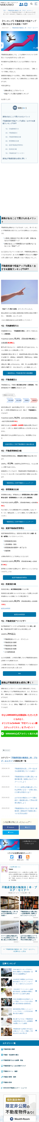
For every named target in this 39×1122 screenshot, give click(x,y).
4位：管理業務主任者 (12, 141)
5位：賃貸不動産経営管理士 (14, 145)
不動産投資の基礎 (9, 1049)
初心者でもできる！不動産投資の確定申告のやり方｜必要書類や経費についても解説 (23, 1021)
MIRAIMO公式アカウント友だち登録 (22, 734)
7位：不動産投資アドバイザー (14, 153)
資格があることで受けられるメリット (16, 116)
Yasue (11, 869)
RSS (28, 860)
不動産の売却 (7, 1082)
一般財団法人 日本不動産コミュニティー (19, 483)
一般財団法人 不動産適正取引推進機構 (19, 373)
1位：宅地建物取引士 (12, 129)
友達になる (20, 860)
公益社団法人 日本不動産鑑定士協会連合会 (19, 444)
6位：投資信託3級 (11, 149)
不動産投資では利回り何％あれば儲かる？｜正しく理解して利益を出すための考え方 (23, 1031)
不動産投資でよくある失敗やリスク (14, 1066)
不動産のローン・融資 (10, 1071)
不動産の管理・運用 (9, 1077)
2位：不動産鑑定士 (11, 133)
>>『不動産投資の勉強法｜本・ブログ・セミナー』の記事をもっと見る (19, 950)
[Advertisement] (19, 191)
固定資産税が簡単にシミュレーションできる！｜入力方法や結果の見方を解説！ (23, 1011)
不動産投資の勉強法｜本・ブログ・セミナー (25, 28)
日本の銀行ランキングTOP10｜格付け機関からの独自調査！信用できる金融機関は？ (23, 971)
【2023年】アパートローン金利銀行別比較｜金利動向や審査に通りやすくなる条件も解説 (23, 991)
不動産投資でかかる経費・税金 (13, 1060)
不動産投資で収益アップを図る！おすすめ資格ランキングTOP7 (19, 122)
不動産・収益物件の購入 (11, 1055)
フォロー (11, 860)
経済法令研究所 (5, 608)
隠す (24, 108)
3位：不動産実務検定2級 (13, 137)
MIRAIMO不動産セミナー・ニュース (15, 1088)
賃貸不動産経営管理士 (19, 577)
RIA (19, 673)
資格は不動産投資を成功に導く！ (15, 158)
